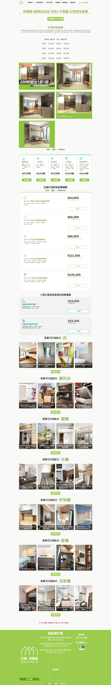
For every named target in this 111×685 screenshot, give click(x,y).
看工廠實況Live (81, 642)
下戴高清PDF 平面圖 (55, 19)
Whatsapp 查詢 (81, 638)
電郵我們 (81, 635)
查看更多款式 (55, 371)
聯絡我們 (55, 669)
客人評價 (29, 679)
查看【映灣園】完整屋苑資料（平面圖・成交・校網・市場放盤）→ (55, 622)
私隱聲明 (81, 649)
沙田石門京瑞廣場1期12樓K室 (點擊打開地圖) (55, 637)
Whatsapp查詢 (84, 2)
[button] (31, 2)
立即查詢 (26, 180)
